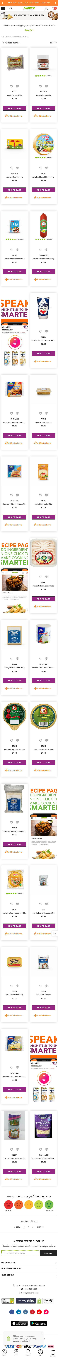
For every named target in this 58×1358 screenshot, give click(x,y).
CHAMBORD (43, 255)
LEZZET (14, 1155)
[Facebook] (11, 1312)
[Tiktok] (46, 1312)
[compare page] (55, 933)
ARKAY (14, 664)
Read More (29, 30)
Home (8, 36)
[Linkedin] (18, 1312)
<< (2, 36)
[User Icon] (46, 8)
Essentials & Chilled (21, 36)
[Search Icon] (13, 8)
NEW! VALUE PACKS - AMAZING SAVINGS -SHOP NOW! (29, 3)
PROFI (14, 746)
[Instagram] (25, 1312)
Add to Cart (14, 108)
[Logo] (29, 8)
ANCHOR (14, 173)
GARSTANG (43, 1155)
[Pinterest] (32, 1312)
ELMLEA (43, 337)
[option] (29, 3)
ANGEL (43, 419)
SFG (43, 909)
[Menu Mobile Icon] (3, 8)
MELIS (43, 173)
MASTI (14, 92)
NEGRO (43, 582)
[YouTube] (39, 1312)
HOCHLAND (14, 419)
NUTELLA (43, 92)
